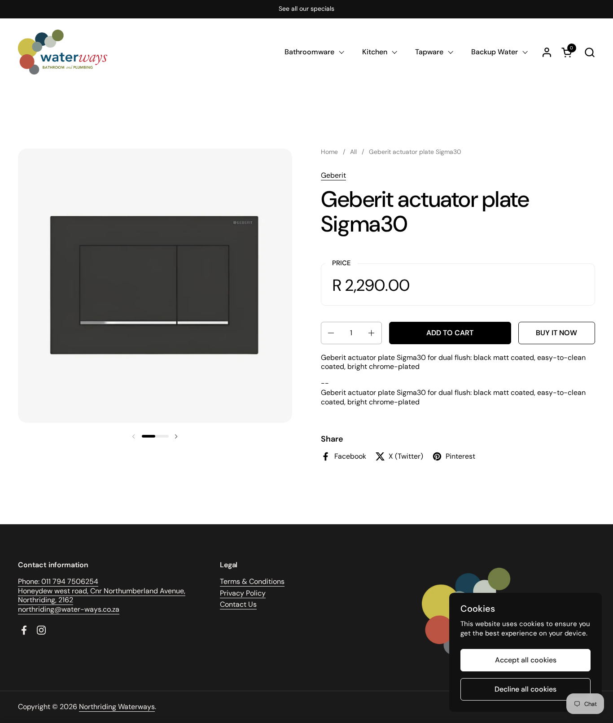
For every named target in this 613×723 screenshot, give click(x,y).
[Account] (546, 52)
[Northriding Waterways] (62, 52)
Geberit (333, 175)
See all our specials (306, 8)
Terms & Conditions (252, 581)
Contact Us (238, 604)
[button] (589, 52)
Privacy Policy (243, 593)
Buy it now (556, 332)
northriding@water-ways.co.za (68, 609)
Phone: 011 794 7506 (51, 581)
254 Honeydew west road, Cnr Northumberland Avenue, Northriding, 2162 (101, 591)
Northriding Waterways (117, 706)
